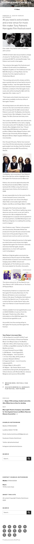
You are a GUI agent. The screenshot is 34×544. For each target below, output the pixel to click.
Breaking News (10, 383)
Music (7, 384)
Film (26, 383)
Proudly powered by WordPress (11, 540)
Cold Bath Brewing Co (13, 387)
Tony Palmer (20, 388)
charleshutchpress (17, 2)
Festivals (20, 383)
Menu (18, 9)
